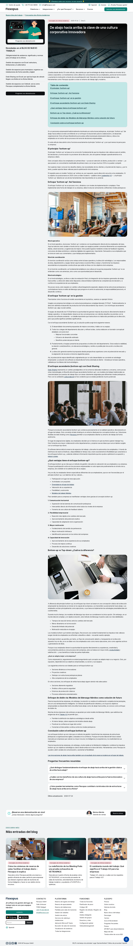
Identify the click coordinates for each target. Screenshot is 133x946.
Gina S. (83, 21)
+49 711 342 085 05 (42, 910)
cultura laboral (69, 377)
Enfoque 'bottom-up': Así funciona (64, 93)
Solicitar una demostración (115, 9)
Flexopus (73, 435)
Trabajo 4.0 (63, 714)
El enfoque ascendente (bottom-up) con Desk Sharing (72, 103)
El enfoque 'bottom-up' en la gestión (65, 98)
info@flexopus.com (42, 912)
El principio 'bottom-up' (60, 88)
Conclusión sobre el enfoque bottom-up (67, 123)
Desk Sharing (52, 370)
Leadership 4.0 (106, 176)
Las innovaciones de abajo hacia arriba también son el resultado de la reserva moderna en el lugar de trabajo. (86, 755)
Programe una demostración (25, 41)
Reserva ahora (118, 813)
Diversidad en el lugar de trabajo (63, 485)
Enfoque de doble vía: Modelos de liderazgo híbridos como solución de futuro (82, 118)
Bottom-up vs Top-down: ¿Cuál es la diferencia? (70, 113)
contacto (19, 912)
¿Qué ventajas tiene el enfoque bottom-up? (68, 108)
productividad (114, 650)
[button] (92, 5)
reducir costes (53, 456)
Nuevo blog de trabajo (14, 15)
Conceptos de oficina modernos (37, 15)
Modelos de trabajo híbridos (61, 493)
